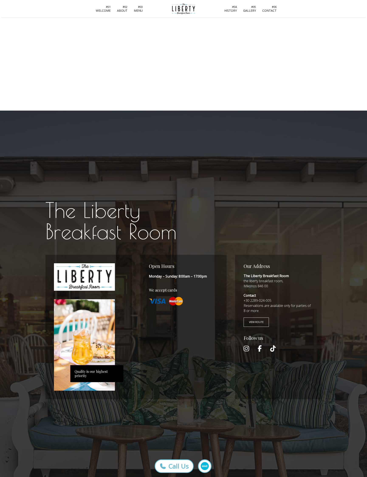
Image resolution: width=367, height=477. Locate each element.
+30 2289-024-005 (257, 300)
